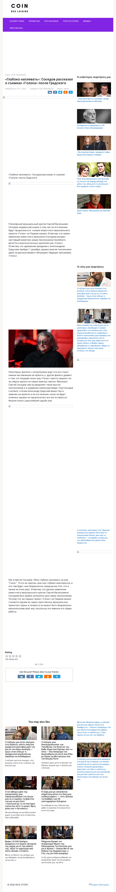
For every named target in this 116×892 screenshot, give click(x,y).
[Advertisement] (58, 51)
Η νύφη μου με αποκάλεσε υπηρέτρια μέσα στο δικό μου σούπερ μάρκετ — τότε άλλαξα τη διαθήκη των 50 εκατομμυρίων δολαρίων (57, 796)
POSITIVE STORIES (71, 21)
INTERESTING (34, 21)
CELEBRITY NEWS (17, 21)
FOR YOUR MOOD (51, 21)
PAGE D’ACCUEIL (16, 28)
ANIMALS (87, 21)
